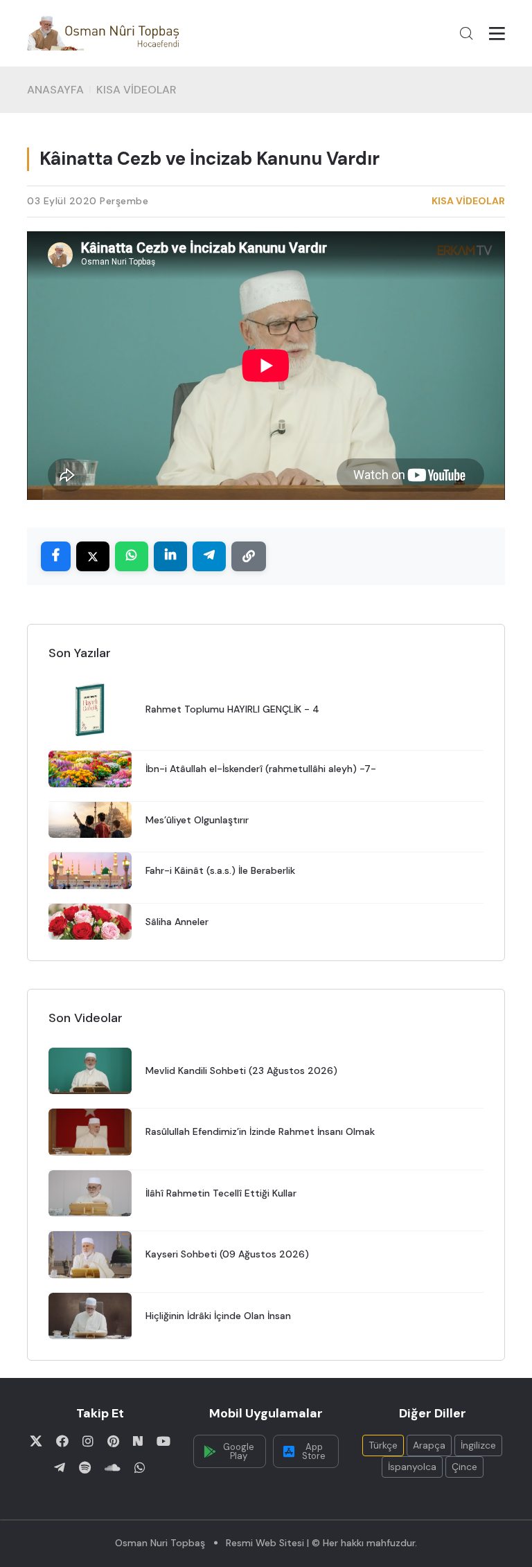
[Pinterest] (113, 1441)
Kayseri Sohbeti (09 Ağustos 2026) (227, 1254)
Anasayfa (55, 89)
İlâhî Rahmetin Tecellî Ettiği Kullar (220, 1193)
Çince (464, 1466)
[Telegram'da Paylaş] (209, 556)
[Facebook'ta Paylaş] (56, 556)
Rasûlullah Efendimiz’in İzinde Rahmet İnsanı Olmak (260, 1131)
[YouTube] (163, 1441)
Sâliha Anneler (177, 921)
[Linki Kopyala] (248, 556)
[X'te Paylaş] (92, 556)
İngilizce (478, 1445)
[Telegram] (59, 1467)
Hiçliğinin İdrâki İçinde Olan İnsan (218, 1315)
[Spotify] (85, 1467)
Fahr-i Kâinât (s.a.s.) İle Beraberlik (220, 870)
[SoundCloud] (113, 1467)
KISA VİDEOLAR (136, 89)
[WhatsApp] (139, 1467)
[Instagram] (88, 1441)
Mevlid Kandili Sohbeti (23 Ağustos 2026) (241, 1070)
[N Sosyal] (138, 1441)
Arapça (429, 1445)
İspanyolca (412, 1466)
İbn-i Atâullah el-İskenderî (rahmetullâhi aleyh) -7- (260, 768)
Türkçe (383, 1445)
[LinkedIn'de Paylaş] (170, 556)
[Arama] (466, 33)
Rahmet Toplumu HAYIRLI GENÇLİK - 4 (232, 709)
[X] (36, 1441)
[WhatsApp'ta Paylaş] (131, 556)
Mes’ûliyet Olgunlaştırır (197, 820)
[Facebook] (62, 1441)
